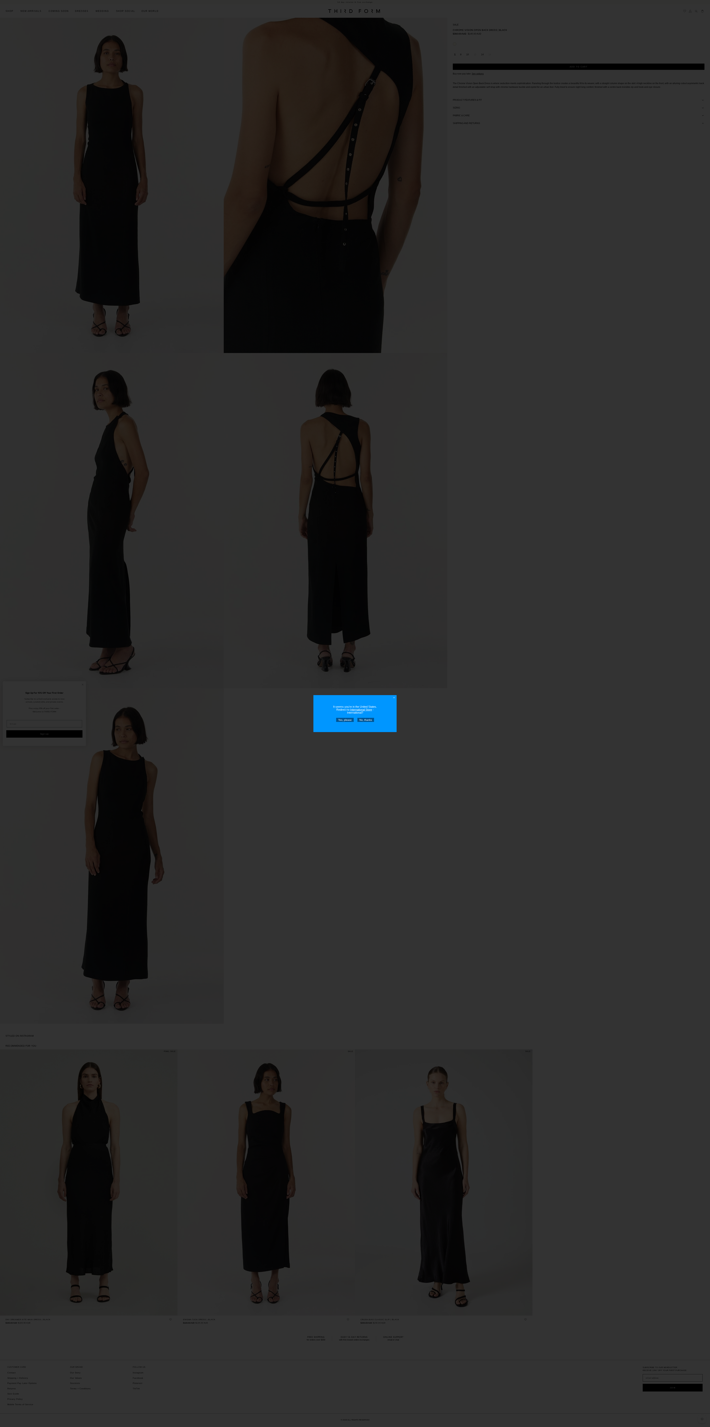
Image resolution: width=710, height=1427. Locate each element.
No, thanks (365, 719)
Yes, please (345, 719)
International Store (361, 709)
